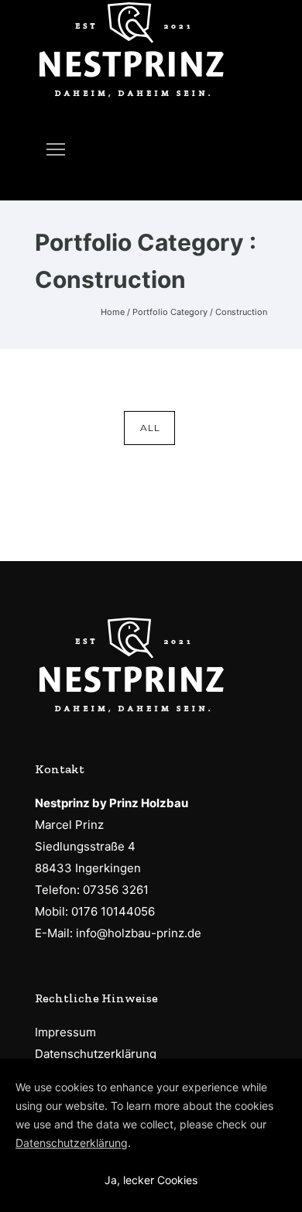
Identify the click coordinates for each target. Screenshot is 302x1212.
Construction (241, 311)
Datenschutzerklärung (95, 1053)
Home (113, 311)
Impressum (65, 1032)
